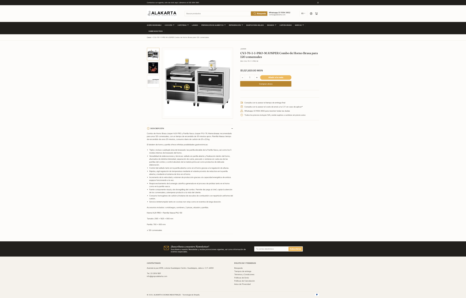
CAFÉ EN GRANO (285, 25)
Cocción (168, 25)
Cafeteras (182, 25)
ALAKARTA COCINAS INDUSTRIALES (167, 295)
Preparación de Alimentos (212, 25)
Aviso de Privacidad (242, 284)
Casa (149, 37)
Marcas (298, 25)
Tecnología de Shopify (191, 295)
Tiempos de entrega (242, 271)
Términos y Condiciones (244, 274)
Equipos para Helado (255, 25)
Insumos (270, 25)
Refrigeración (235, 25)
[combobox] (226, 13)
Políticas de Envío (241, 278)
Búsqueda (261, 13)
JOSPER (243, 49)
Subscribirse (295, 249)
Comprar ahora (265, 84)
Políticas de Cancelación (244, 281)
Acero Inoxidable (154, 25)
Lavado (195, 25)
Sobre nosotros (156, 31)
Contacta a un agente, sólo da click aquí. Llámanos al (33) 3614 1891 (173, 3)
